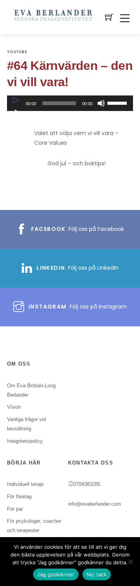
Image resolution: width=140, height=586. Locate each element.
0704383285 (86, 484)
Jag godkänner (55, 574)
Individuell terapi (25, 484)
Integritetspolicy (25, 441)
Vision (14, 407)
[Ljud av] (101, 103)
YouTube (17, 51)
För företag (19, 496)
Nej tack (96, 574)
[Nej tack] (130, 561)
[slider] (118, 102)
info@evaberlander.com (94, 504)
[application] (70, 103)
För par (15, 509)
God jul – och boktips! (76, 163)
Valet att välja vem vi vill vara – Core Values (76, 138)
